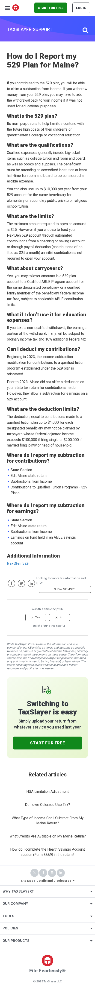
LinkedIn (31, 583)
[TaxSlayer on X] (34, 872)
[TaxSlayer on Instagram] (52, 872)
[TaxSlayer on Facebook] (43, 872)
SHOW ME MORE (64, 589)
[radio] (35, 617)
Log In (81, 8)
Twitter (21, 583)
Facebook (11, 583)
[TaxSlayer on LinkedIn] (61, 872)
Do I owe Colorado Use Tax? (47, 805)
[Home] (16, 8)
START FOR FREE (50, 8)
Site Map (27, 880)
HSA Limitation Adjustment (47, 792)
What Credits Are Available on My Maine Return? (47, 836)
